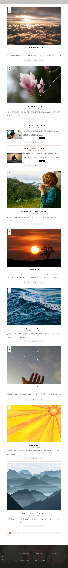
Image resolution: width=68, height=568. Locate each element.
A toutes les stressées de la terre (34, 148)
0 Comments (29, 60)
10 (32, 532)
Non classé (28, 447)
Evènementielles (36, 49)
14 (42, 532)
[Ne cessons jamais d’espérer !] (34, 365)
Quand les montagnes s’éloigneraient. (34, 513)
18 (52, 532)
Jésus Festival (37, 562)
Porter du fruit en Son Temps (34, 106)
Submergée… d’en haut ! (34, 328)
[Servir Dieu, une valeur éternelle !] (34, 26)
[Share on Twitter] (40, 60)
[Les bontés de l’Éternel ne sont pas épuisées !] (34, 189)
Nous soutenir (4, 556)
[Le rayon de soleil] (34, 423)
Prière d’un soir (34, 270)
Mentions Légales (4, 563)
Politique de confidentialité (6, 562)
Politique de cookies (5, 560)
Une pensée (31, 49)
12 (37, 532)
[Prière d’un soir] (34, 248)
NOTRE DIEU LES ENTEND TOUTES (34, 125)
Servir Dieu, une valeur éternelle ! (34, 47)
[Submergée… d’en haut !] (34, 306)
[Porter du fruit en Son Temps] (34, 84)
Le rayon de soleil (34, 445)
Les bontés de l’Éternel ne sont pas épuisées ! (34, 211)
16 (47, 532)
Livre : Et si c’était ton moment (40, 560)
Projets (3, 559)
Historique (3, 557)
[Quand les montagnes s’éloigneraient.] (34, 486)
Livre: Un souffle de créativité (39, 555)
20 (57, 532)
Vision (3, 553)
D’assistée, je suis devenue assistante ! (25, 556)
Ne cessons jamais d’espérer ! (34, 387)
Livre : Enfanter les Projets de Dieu (40, 558)
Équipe (3, 554)
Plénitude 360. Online (38, 553)
